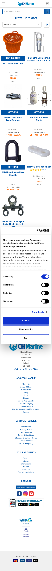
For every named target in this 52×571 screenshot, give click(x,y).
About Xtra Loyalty (26, 401)
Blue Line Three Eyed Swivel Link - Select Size (13, 224)
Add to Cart (13, 58)
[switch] (45, 285)
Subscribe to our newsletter (26, 487)
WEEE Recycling (26, 443)
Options (13, 112)
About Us (26, 384)
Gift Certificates (26, 441)
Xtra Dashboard (26, 406)
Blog (26, 392)
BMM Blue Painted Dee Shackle (13, 173)
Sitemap (26, 398)
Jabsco (26, 458)
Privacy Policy (26, 429)
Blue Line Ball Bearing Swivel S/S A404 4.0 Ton (39, 59)
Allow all (26, 320)
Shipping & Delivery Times (26, 438)
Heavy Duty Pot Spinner (39, 167)
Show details (38, 312)
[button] (46, 25)
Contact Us (26, 390)
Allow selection (26, 329)
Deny (26, 338)
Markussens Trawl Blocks (39, 118)
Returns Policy (26, 432)
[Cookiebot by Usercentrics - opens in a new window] (37, 230)
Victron (26, 461)
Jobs (26, 395)
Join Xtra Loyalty (26, 404)
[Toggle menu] (3, 3)
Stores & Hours (26, 387)
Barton (26, 467)
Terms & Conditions (26, 435)
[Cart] (48, 4)
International (26, 464)
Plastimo (26, 469)
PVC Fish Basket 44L (13, 63)
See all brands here (26, 472)
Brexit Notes (26, 427)
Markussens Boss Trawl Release (13, 118)
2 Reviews (45, 170)
